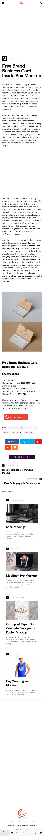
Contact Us (33, 825)
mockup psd (29, 432)
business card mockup (17, 428)
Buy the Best (11, 825)
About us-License (22, 825)
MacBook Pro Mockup (21, 576)
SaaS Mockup (15, 527)
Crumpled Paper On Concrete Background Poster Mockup (21, 628)
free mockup (32, 428)
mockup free (17, 432)
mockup (6, 432)
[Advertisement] (22, 28)
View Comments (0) (21, 457)
